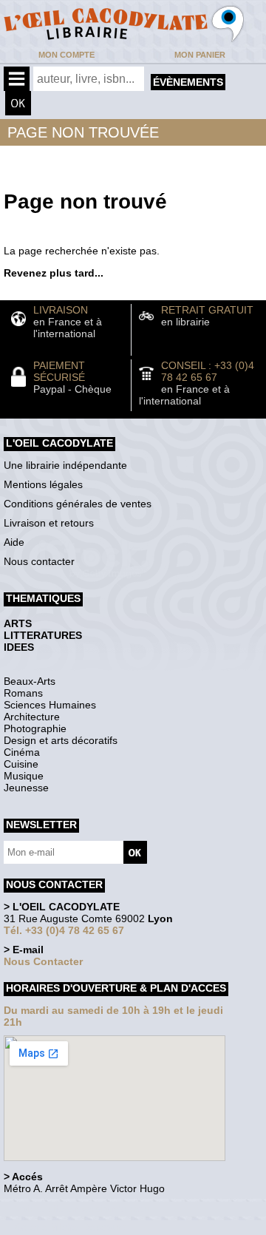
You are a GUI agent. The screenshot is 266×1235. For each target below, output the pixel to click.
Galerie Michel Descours (70, 1227)
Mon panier (199, 54)
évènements (188, 82)
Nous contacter (39, 561)
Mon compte (66, 54)
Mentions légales (43, 484)
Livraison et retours (49, 523)
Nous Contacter (43, 961)
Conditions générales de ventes (77, 504)
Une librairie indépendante (65, 465)
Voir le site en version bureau (82, 1208)
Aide (14, 542)
